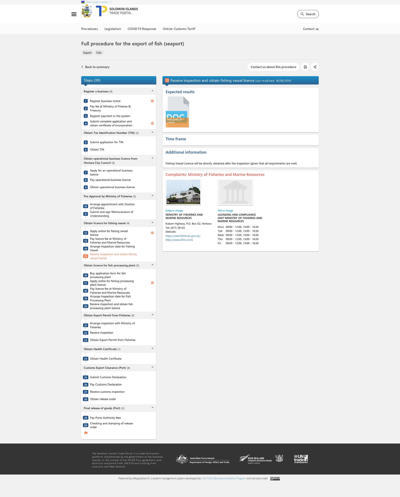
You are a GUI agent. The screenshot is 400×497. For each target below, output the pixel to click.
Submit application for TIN (106, 142)
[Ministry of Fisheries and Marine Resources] (183, 192)
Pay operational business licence (110, 180)
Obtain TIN (97, 149)
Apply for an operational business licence (111, 172)
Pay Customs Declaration (106, 384)
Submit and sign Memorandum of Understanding (111, 214)
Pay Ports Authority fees (105, 418)
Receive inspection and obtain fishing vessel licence (113, 256)
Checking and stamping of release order (111, 425)
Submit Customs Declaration (108, 377)
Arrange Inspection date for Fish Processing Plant (110, 298)
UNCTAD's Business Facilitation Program (223, 478)
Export (87, 53)
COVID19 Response (142, 29)
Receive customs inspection (107, 392)
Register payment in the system (110, 116)
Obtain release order (103, 399)
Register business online (105, 101)
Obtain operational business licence (112, 187)
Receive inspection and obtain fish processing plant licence (111, 306)
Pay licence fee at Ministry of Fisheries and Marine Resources (110, 241)
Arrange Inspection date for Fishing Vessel (112, 248)
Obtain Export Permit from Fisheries (112, 340)
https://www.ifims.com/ (179, 239)
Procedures (89, 29)
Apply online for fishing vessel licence (109, 233)
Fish (98, 53)
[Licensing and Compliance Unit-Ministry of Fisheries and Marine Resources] (235, 192)
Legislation (113, 29)
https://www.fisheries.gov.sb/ (183, 235)
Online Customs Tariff (179, 29)
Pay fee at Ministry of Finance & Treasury (110, 108)
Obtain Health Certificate (105, 358)
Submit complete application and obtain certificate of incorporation (111, 123)
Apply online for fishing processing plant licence (112, 283)
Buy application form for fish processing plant (108, 275)
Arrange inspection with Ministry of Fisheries (112, 325)
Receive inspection (101, 332)
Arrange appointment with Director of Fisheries (112, 206)
